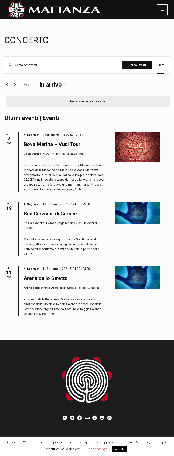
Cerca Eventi (137, 65)
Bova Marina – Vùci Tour (52, 144)
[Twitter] (72, 417)
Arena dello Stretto (46, 278)
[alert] (88, 101)
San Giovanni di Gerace (50, 214)
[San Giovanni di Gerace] (137, 213)
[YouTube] (79, 417)
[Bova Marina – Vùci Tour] (137, 147)
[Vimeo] (94, 417)
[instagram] (102, 417)
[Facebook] (64, 417)
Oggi (27, 84)
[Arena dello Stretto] (137, 277)
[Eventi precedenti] (6, 84)
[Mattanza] (87, 377)
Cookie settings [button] (97, 449)
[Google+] (109, 417)
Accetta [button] (120, 449)
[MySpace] (87, 417)
